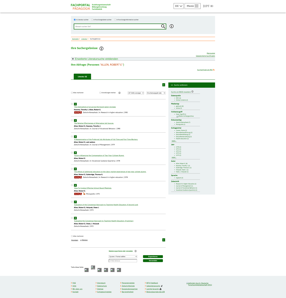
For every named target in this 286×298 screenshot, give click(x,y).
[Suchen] (163, 26)
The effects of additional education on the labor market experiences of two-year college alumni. (110, 172)
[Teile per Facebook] (87, 270)
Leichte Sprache (152, 289)
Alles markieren (78, 92)
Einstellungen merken (109, 92)
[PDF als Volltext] (78, 112)
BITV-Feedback (152, 283)
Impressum (101, 283)
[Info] (119, 93)
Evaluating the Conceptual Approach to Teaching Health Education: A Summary (103, 221)
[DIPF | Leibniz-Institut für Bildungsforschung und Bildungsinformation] (208, 6)
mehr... (174, 141)
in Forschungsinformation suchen (127, 20)
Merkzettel (211, 53)
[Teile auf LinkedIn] (106, 270)
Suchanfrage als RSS (205, 70)
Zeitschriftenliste (128, 286)
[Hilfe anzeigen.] (171, 26)
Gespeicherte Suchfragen (205, 56)
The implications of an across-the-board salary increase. (95, 107)
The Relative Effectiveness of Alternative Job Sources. (94, 123)
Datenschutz (102, 286)
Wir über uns (77, 289)
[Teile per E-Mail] (112, 270)
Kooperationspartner (130, 289)
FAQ (74, 283)
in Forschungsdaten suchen (102, 20)
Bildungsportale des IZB (155, 292)
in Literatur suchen (82, 20)
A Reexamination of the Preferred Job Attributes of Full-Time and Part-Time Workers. (106, 139)
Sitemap (100, 289)
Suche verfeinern (180, 85)
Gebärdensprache (153, 286)
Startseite (75, 39)
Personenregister (128, 283)
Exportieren (153, 257)
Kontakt (75, 292)
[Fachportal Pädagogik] (90, 7)
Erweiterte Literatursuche (96, 58)
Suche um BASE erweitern (181, 91)
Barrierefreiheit (127, 292)
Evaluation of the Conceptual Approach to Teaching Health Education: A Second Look (106, 205)
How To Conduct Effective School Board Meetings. (93, 188)
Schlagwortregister (104, 292)
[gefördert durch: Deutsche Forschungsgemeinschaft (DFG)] (200, 283)
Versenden (153, 261)
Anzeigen (74, 240)
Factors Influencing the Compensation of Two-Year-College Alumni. (99, 155)
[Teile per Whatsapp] (100, 270)
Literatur (84, 39)
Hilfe (74, 286)
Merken (85, 240)
